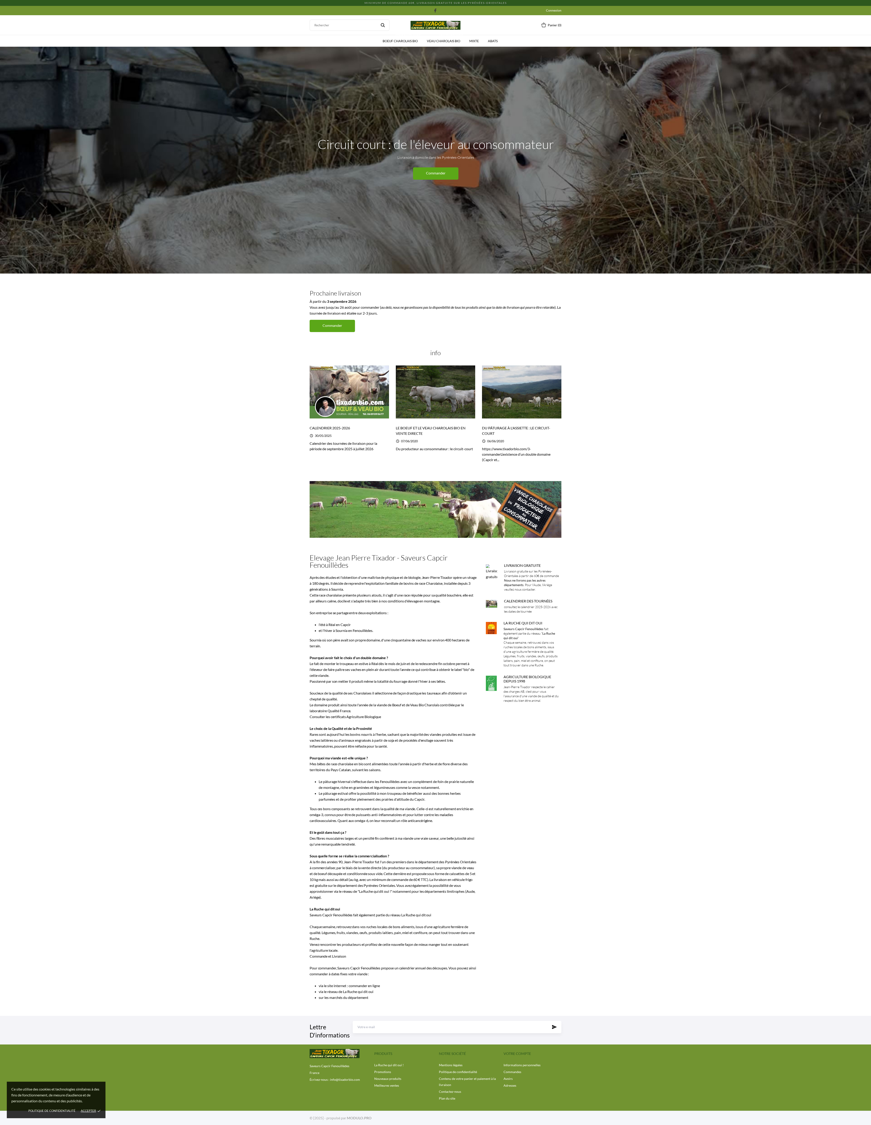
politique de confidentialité (52, 1111)
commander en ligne (364, 985)
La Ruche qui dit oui (416, 915)
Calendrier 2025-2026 (330, 428)
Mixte (474, 41)
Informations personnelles (522, 1065)
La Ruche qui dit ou (357, 991)
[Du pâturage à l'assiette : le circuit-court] (521, 391)
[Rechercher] (382, 25)
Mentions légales (450, 1065)
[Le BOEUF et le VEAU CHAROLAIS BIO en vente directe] (435, 391)
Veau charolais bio (445, 39)
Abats (493, 41)
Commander (435, 179)
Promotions (382, 1072)
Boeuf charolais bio (402, 39)
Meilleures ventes (386, 1085)
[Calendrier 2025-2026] (349, 391)
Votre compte (517, 1053)
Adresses (510, 1085)
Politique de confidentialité (458, 1072)
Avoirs (508, 1079)
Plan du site (447, 1098)
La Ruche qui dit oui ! (375, 891)
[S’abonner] (554, 1027)
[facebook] (435, 10)
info (435, 353)
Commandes (512, 1072)
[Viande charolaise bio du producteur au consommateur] (435, 509)
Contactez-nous (450, 1091)
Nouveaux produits (387, 1079)
